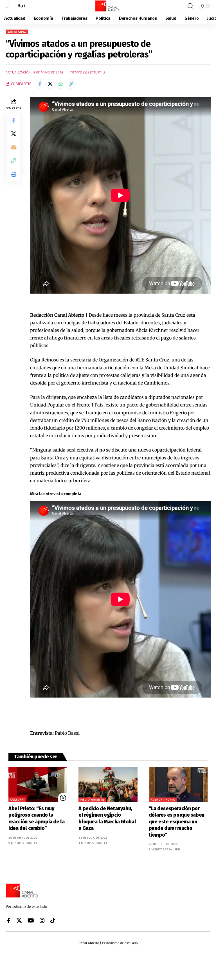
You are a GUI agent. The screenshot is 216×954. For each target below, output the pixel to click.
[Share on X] (50, 84)
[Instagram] (42, 920)
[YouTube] (30, 920)
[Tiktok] (53, 920)
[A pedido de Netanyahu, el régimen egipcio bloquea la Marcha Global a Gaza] (107, 784)
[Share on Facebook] (39, 84)
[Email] (13, 147)
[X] (19, 920)
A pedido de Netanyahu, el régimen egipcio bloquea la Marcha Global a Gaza (107, 818)
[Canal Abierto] (108, 6)
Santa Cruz (17, 31)
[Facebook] (9, 920)
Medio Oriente (92, 799)
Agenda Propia (163, 799)
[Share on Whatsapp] (60, 84)
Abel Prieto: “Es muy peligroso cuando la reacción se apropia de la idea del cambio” (36, 818)
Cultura (17, 799)
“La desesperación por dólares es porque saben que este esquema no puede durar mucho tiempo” (176, 821)
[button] (10, 6)
